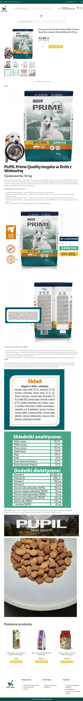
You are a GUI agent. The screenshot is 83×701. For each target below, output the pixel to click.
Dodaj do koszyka (56, 46)
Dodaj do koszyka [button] (16, 661)
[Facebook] (81, 1)
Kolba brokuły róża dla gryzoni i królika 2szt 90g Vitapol (16, 653)
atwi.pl (50, 699)
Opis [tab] (33, 81)
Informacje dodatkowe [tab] (43, 81)
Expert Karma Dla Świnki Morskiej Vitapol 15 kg (41, 653)
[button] (41, 16)
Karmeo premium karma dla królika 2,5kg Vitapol (67, 653)
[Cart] (81, 8)
